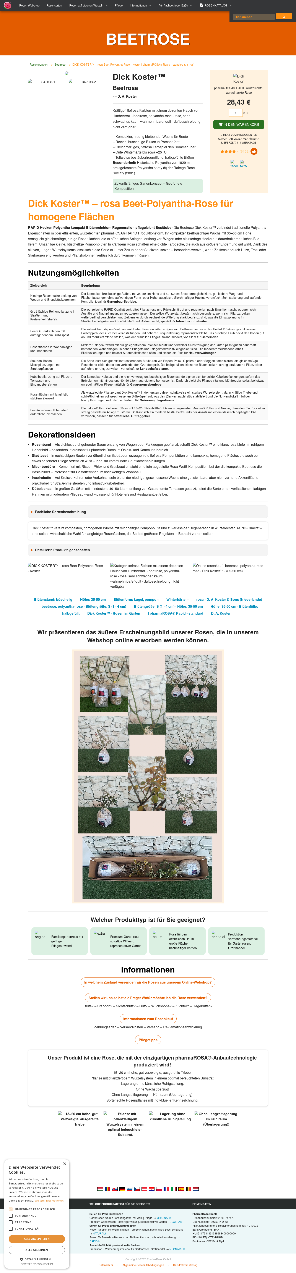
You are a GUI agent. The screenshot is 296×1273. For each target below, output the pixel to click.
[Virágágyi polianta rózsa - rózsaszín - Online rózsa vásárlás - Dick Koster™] (100, 1189)
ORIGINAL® (164, 1218)
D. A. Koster (221, 613)
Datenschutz (106, 1265)
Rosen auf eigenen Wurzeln (86, 5)
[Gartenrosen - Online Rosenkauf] (284, 16)
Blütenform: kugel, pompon (136, 599)
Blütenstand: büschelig (53, 599)
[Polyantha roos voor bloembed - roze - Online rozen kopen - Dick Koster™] (196, 1189)
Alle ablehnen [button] (37, 1250)
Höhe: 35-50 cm (93, 599)
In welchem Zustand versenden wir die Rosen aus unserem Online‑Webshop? (148, 982)
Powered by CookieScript (37, 1264)
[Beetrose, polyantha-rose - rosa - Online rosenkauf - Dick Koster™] (144, 1189)
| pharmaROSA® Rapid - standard (175, 613)
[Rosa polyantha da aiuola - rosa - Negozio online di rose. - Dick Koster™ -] (174, 1189)
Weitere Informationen (49, 1200)
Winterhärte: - (177, 599)
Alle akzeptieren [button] (37, 1239)
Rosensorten (54, 5)
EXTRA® (176, 1221)
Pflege (119, 5)
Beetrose (59, 64)
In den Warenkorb (241, 124)
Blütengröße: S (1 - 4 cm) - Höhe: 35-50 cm (168, 606)
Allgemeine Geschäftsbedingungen (143, 1265)
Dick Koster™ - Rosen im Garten (113, 613)
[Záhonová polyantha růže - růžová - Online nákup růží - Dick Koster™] (137, 1189)
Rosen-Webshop (29, 5)
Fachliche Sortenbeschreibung (60, 511)
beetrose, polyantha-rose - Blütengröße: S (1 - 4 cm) (84, 606)
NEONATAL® (177, 1249)
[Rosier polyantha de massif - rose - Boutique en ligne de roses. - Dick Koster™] (166, 1189)
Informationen (138, 5)
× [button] (64, 1164)
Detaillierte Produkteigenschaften (62, 549)
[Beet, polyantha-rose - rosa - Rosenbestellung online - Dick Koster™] (122, 1189)
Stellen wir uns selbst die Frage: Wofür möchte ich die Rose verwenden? (148, 997)
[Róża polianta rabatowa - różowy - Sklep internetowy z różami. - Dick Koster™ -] (159, 1189)
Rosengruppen (38, 64)
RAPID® (94, 1241)
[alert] (36, 1214)
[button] (37, 1259)
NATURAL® (100, 1233)
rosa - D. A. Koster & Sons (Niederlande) (229, 599)
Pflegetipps (148, 1039)
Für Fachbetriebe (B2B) (173, 5)
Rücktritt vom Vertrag (185, 1265)
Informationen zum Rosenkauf (148, 1018)
